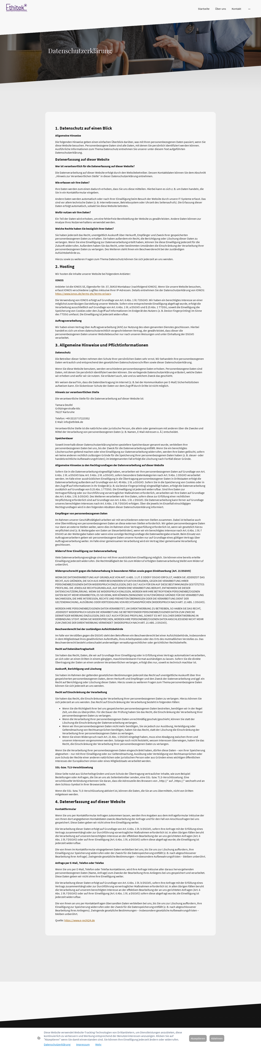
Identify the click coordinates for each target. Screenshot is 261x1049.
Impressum (83, 1044)
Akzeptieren (198, 1038)
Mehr (98, 1044)
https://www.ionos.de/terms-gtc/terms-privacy (83, 293)
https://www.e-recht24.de (79, 920)
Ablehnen (217, 1038)
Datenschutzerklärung (57, 1044)
